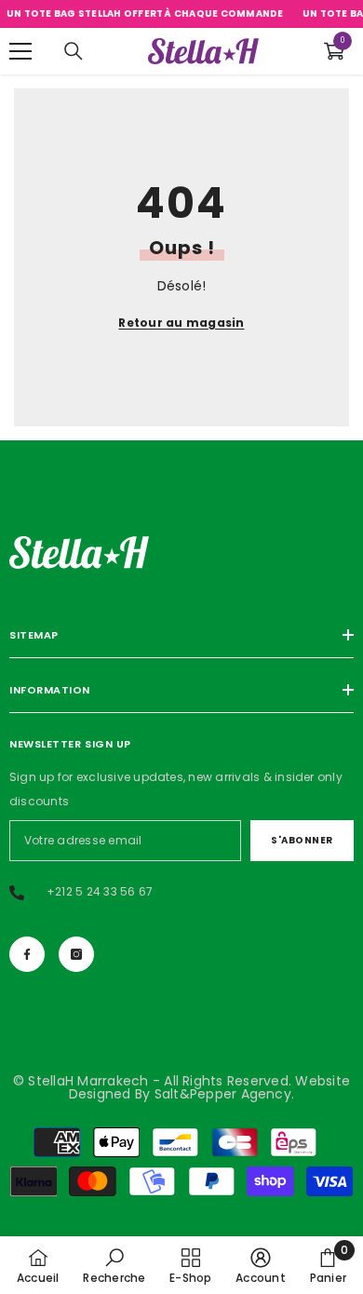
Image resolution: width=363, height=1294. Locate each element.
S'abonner (302, 840)
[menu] (20, 51)
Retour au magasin (181, 322)
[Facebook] (27, 954)
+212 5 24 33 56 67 (100, 891)
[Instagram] (76, 954)
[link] (114, 1265)
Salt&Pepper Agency (223, 1094)
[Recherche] (73, 51)
